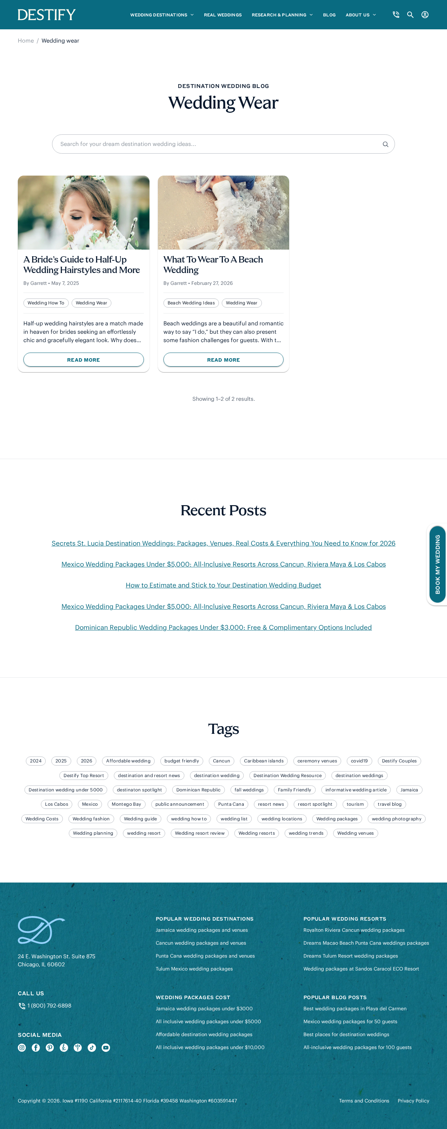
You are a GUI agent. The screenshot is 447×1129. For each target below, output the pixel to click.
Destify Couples (399, 761)
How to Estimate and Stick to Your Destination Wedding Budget (223, 585)
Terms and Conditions (364, 1101)
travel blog (390, 804)
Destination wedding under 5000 (66, 790)
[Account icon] (425, 14)
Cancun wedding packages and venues (201, 943)
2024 (36, 761)
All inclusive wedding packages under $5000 (208, 1021)
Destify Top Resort (84, 776)
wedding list (234, 819)
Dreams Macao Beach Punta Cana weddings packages (366, 943)
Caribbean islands (264, 761)
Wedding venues (355, 833)
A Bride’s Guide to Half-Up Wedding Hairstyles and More (81, 265)
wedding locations (282, 819)
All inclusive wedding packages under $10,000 (210, 1047)
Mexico (90, 804)
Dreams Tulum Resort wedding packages (350, 956)
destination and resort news (149, 776)
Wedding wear (92, 303)
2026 (87, 761)
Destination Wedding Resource (288, 776)
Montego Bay (126, 804)
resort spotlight (315, 804)
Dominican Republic (198, 790)
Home (26, 40)
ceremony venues (317, 761)
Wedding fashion (91, 819)
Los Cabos (56, 804)
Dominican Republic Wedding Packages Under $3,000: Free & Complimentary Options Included (223, 627)
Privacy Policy (413, 1101)
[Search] (386, 144)
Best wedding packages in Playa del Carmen (354, 1008)
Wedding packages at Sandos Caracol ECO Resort (361, 969)
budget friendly (181, 761)
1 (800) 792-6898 (48, 1005)
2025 (61, 761)
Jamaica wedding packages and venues (202, 930)
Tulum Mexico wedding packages (194, 969)
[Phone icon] (396, 14)
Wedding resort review (200, 833)
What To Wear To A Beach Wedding (213, 265)
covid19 (359, 761)
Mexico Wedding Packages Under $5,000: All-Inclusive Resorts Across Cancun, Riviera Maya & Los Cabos (223, 564)
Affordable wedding (128, 761)
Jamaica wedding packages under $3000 (204, 1008)
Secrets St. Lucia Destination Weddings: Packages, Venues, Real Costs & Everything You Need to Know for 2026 (224, 543)
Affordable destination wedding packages (204, 1034)
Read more (100, 361)
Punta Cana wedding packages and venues (205, 956)
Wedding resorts (257, 833)
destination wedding (217, 776)
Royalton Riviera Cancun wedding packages (354, 930)
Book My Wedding (437, 565)
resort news (271, 804)
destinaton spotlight (139, 790)
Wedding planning (93, 833)
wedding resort (144, 833)
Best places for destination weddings (346, 1034)
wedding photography (397, 819)
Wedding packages (337, 819)
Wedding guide (140, 819)
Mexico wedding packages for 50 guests (350, 1021)
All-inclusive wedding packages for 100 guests (357, 1047)
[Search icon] (410, 15)
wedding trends (306, 833)
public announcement (179, 804)
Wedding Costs (42, 819)
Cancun (221, 761)
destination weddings (359, 776)
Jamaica (409, 790)
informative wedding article (356, 790)
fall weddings (249, 790)
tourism (355, 804)
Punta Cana (231, 804)
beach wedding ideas (191, 303)
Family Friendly (295, 790)
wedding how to (46, 303)
